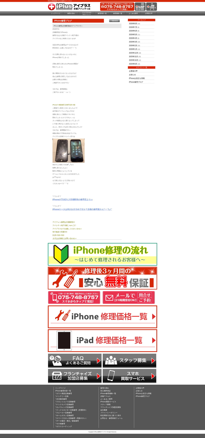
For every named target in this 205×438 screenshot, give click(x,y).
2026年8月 (133, 23)
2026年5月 (133, 34)
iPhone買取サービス (108, 402)
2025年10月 (133, 60)
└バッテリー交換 (61, 396)
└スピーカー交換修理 (63, 413)
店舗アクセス (105, 396)
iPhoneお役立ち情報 (137, 78)
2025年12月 (133, 53)
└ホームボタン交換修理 (64, 415)
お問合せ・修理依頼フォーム (111, 418)
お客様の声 (148, 13)
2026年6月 (133, 31)
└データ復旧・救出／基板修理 (67, 421)
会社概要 (103, 410)
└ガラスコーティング (63, 426)
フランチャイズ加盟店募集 (110, 407)
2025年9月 (133, 64)
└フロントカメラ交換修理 (65, 402)
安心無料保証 (105, 391)
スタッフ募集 (105, 404)
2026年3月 (133, 42)
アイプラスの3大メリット (86, 13)
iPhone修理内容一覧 (63, 391)
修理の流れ (71, 13)
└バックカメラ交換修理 (64, 404)
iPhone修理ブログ (136, 82)
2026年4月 (133, 38)
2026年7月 (133, 27)
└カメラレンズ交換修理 (64, 407)
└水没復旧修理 (61, 399)
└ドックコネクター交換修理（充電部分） (71, 410)
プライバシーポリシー (108, 413)
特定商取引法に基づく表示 (110, 415)
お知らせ (132, 75)
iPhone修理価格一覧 (108, 393)
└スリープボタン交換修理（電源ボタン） (71, 418)
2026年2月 (133, 45)
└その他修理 (60, 424)
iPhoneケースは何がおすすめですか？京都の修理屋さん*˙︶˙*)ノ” (82, 209)
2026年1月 (133, 49)
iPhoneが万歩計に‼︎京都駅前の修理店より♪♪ (73, 199)
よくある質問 (133, 13)
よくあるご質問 (106, 399)
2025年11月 (133, 56)
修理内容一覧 (102, 13)
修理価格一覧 (117, 13)
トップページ (55, 13)
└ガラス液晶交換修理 (63, 393)
